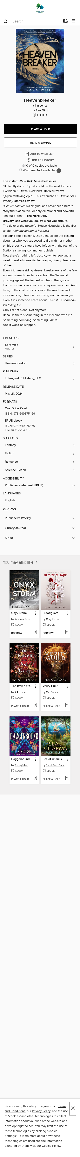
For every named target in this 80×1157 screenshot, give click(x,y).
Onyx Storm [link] (19, 613)
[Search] (5, 21)
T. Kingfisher (21, 765)
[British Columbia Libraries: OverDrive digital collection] (40, 8)
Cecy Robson (53, 619)
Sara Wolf (42, 110)
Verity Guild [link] (50, 686)
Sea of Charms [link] (52, 759)
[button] (40, 129)
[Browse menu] (73, 21)
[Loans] (65, 21)
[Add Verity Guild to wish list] (66, 705)
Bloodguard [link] (50, 613)
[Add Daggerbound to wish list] (35, 778)
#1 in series (40, 106)
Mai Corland (52, 692)
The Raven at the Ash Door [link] (22, 686)
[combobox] (32, 21)
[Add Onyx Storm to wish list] (35, 632)
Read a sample (40, 143)
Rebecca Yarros (23, 619)
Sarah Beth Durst (55, 765)
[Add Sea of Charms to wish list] (66, 778)
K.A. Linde (20, 692)
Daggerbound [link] (20, 759)
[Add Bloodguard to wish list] (66, 632)
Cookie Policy (51, 1146)
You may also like (19, 562)
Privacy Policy (41, 1111)
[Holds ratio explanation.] (59, 170)
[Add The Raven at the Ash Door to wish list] (35, 705)
